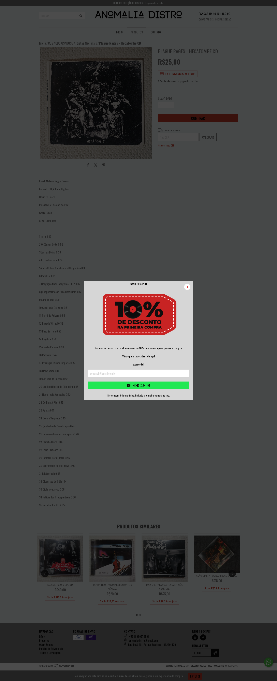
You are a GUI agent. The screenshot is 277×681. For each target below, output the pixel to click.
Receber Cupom (138, 385)
